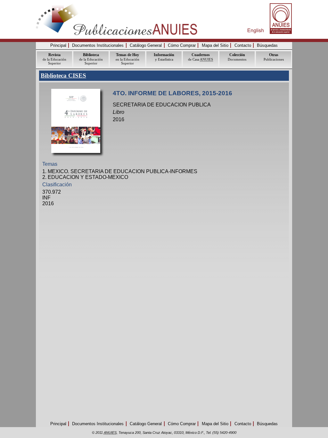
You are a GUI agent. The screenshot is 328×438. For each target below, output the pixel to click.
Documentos (237, 57)
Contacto (242, 45)
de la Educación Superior (54, 59)
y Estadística (164, 57)
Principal (58, 45)
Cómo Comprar (182, 45)
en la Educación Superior (127, 59)
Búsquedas (267, 45)
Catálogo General (146, 45)
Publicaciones (274, 57)
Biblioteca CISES (63, 75)
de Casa (200, 57)
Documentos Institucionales (98, 45)
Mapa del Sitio (215, 45)
